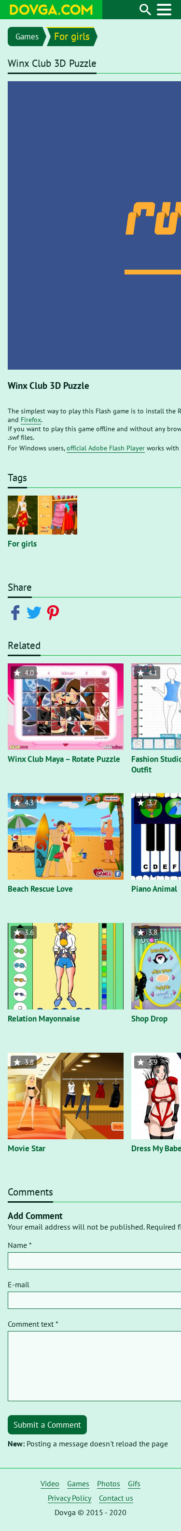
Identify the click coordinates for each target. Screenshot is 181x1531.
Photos (108, 1483)
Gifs (134, 1483)
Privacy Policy (69, 1498)
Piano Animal (154, 889)
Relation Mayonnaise (44, 1018)
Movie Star (26, 1148)
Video (50, 1483)
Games (27, 36)
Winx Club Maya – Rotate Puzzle (64, 759)
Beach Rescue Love (40, 889)
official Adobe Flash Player (106, 448)
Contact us (116, 1498)
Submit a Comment (47, 1424)
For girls (72, 36)
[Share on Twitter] (36, 612)
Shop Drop (149, 1018)
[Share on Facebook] (17, 612)
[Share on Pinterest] (54, 612)
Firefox (31, 419)
